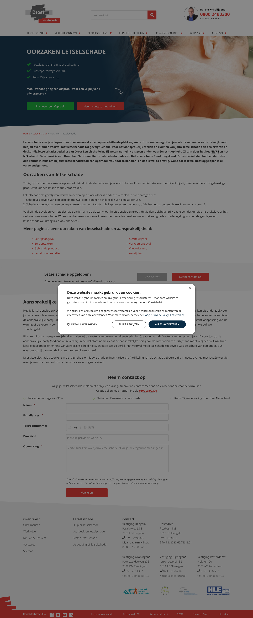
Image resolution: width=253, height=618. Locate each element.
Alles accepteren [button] (167, 324)
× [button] (189, 288)
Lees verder (177, 315)
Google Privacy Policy (156, 315)
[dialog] (126, 309)
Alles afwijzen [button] (129, 324)
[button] (82, 324)
